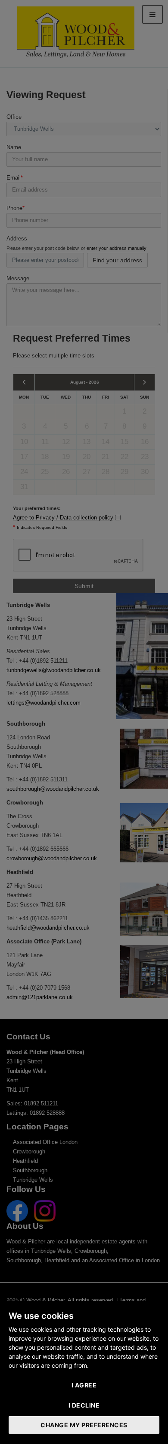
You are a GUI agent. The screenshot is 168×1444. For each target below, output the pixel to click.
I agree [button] (84, 1385)
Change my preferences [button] (84, 1425)
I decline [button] (84, 1405)
